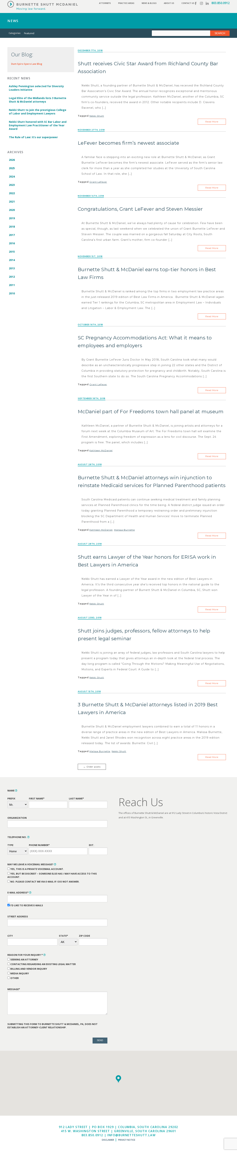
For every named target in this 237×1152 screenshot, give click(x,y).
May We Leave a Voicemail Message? (30, 864)
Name (11, 790)
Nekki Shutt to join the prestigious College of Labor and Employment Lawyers (37, 111)
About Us (169, 3)
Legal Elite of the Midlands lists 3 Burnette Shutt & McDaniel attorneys (37, 99)
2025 (12, 168)
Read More (211, 121)
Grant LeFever (98, 181)
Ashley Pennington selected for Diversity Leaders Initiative (36, 87)
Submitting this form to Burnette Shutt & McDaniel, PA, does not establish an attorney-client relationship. (52, 1025)
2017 (12, 235)
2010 (12, 293)
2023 (12, 185)
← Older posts (92, 766)
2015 (12, 251)
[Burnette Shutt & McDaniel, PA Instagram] (201, 3)
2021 (12, 201)
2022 (12, 193)
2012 (12, 276)
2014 (12, 260)
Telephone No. (17, 837)
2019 (12, 218)
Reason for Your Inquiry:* (25, 955)
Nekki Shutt (96, 115)
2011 (12, 285)
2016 (12, 243)
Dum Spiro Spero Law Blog (26, 63)
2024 (12, 176)
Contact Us (187, 3)
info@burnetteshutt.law (131, 1135)
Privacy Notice (126, 1139)
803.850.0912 (220, 3)
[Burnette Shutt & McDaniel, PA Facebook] (195, 3)
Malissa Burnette (124, 529)
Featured (29, 33)
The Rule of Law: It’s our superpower (33, 137)
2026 (12, 160)
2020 (12, 210)
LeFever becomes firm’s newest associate (128, 143)
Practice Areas (126, 3)
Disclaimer (108, 1139)
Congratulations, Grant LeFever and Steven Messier (140, 209)
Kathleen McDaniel (101, 450)
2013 (12, 268)
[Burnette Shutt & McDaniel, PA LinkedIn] (207, 3)
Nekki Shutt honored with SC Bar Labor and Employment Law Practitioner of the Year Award (37, 125)
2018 (12, 226)
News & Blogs (149, 3)
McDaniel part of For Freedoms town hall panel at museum (150, 412)
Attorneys (105, 3)
